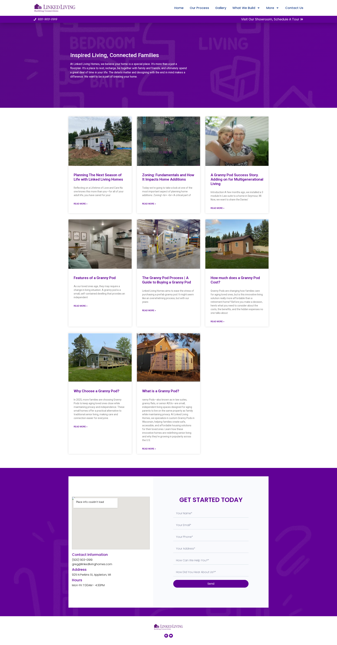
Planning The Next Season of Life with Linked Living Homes (98, 177)
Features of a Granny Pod (95, 278)
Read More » (80, 204)
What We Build (243, 8)
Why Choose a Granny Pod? (96, 391)
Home (179, 8)
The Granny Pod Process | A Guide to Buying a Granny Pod (166, 280)
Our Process (199, 8)
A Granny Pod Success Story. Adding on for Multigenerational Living (237, 179)
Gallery (220, 8)
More (270, 8)
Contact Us (294, 8)
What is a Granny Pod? (160, 391)
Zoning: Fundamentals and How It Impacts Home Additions (168, 177)
